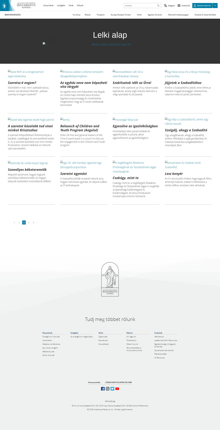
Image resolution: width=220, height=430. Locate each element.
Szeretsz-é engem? (22, 82)
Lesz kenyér (174, 173)
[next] (38, 222)
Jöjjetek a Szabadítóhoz (183, 82)
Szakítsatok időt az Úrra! (132, 82)
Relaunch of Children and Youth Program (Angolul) (79, 128)
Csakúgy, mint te (126, 177)
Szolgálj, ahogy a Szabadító (186, 130)
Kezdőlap (76, 14)
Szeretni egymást (73, 173)
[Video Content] (110, 44)
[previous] (9, 222)
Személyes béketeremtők (27, 169)
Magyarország (13, 15)
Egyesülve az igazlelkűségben (135, 126)
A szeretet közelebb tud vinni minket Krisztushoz (30, 128)
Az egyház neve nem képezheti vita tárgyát (83, 84)
